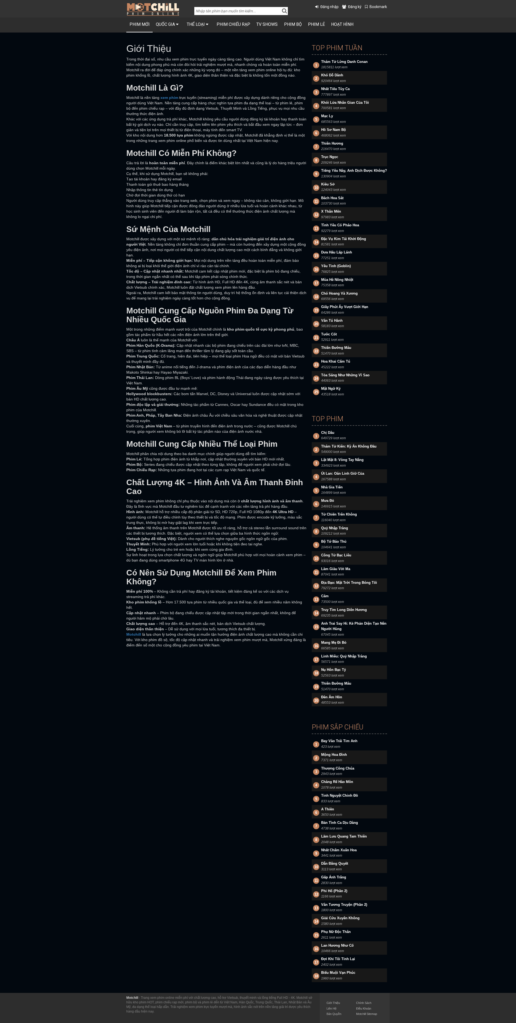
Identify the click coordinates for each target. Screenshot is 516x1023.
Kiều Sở (328, 184)
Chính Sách (363, 1002)
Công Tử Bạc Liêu (336, 555)
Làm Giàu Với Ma (335, 569)
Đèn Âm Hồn (331, 697)
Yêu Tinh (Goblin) (336, 266)
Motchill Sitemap (366, 1013)
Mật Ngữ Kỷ (331, 389)
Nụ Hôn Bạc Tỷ (333, 670)
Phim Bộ (293, 24)
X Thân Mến (331, 211)
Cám (325, 596)
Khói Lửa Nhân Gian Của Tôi (345, 103)
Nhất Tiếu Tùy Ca (335, 89)
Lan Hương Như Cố (337, 945)
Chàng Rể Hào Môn (337, 782)
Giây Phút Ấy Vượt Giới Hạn (344, 307)
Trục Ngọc (329, 157)
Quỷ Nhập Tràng (334, 528)
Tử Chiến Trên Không (339, 514)
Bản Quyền (334, 1013)
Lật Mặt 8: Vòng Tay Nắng (342, 460)
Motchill (132, 998)
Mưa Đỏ (327, 501)
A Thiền (327, 809)
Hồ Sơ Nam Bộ (333, 130)
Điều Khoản (363, 1008)
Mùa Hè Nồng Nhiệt (337, 280)
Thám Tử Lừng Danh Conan (344, 62)
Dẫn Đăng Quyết (334, 863)
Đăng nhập (329, 7)
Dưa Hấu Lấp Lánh (336, 252)
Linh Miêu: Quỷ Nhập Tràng (344, 656)
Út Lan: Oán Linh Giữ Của (342, 473)
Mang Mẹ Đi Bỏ (333, 643)
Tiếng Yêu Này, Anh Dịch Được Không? (354, 171)
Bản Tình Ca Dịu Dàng (339, 823)
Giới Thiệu (333, 1002)
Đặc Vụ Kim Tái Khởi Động (343, 239)
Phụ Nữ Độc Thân (336, 932)
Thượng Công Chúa (337, 768)
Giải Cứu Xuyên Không (340, 918)
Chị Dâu (327, 433)
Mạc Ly (327, 116)
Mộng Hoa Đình (334, 755)
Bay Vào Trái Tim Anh (339, 741)
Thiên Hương (332, 143)
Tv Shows (267, 24)
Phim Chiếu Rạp (233, 24)
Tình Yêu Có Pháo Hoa (340, 225)
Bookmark (378, 7)
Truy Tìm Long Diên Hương (344, 610)
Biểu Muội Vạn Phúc (338, 973)
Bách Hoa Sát (332, 198)
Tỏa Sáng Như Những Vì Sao (345, 375)
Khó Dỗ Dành (332, 75)
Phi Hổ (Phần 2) (334, 891)
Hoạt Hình (342, 24)
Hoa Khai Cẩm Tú (335, 361)
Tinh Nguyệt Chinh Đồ (339, 795)
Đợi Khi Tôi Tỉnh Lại (338, 959)
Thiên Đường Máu (336, 348)
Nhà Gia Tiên (332, 487)
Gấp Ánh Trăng (333, 877)
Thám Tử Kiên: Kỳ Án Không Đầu (349, 446)
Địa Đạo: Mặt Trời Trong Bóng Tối (349, 583)
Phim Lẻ (316, 24)
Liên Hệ (331, 1008)
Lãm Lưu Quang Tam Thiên (344, 836)
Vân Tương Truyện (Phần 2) (344, 905)
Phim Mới (140, 24)
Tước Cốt (329, 334)
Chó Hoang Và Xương (339, 293)
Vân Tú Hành (332, 321)
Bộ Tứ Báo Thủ (333, 541)
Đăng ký (354, 7)
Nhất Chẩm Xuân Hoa (339, 850)
